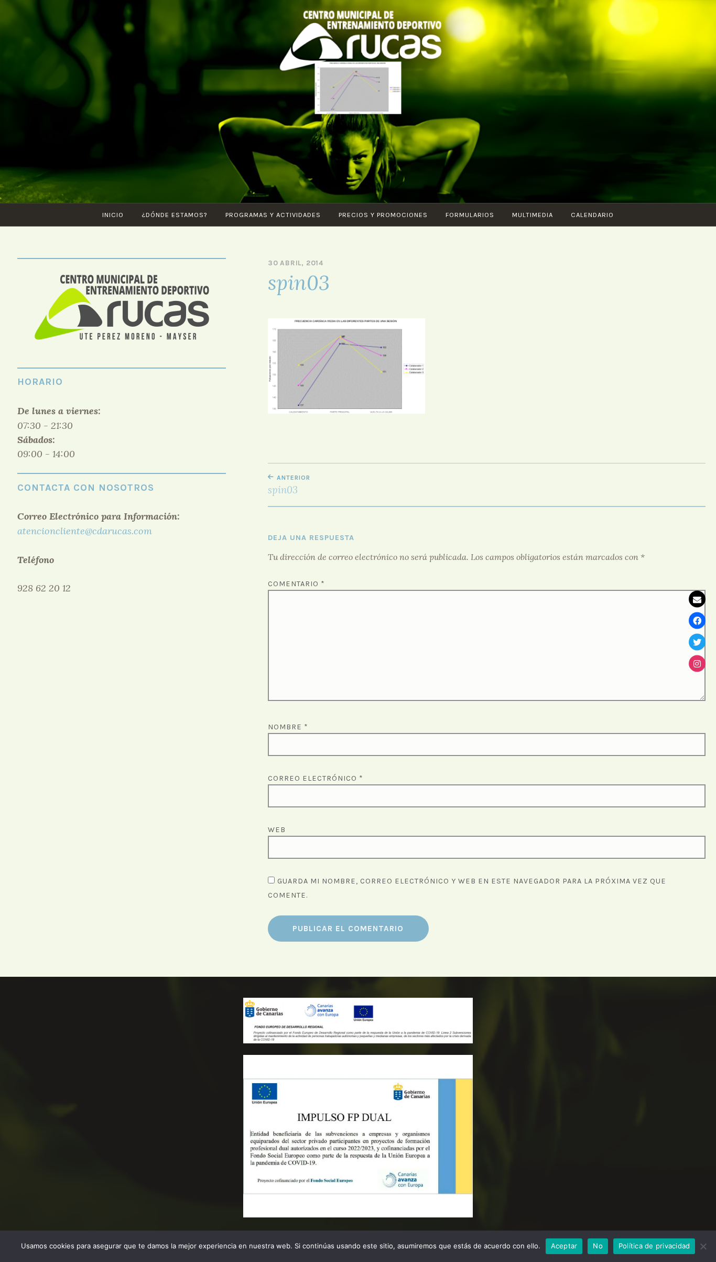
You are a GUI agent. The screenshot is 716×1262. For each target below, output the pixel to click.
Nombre (288, 726)
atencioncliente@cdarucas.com (84, 531)
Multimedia (532, 215)
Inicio (113, 215)
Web (277, 829)
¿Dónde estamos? (175, 215)
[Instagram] (697, 663)
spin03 (289, 485)
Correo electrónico (315, 778)
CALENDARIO (592, 215)
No (598, 1246)
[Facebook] (697, 620)
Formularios (470, 215)
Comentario (296, 583)
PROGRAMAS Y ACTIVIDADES (273, 215)
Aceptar (564, 1246)
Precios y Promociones (383, 215)
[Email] (697, 598)
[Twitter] (697, 641)
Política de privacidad (654, 1246)
